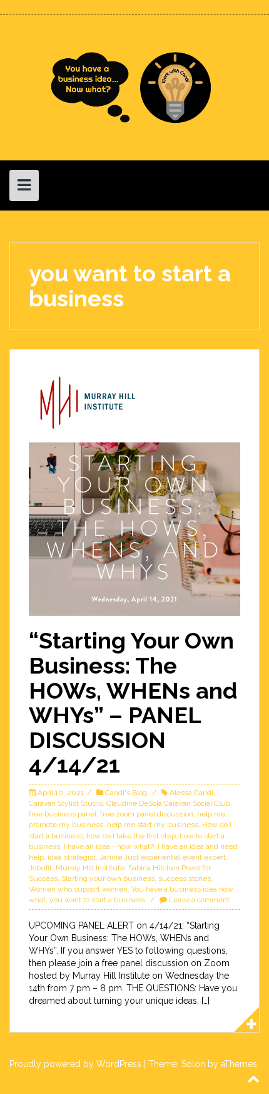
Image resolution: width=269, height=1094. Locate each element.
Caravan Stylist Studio (66, 803)
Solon (193, 1064)
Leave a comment (199, 899)
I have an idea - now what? (109, 846)
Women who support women (78, 889)
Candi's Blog (126, 792)
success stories (184, 878)
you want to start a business (97, 899)
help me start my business (152, 824)
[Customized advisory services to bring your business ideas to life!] (134, 86)
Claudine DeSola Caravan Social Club (168, 803)
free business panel (62, 814)
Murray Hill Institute (90, 867)
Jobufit (40, 867)
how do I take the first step (131, 835)
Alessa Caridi (191, 792)
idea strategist (72, 857)
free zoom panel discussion (146, 814)
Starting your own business (108, 878)
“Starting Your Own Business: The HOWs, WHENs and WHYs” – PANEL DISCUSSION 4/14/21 (133, 702)
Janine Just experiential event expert (162, 857)
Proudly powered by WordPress (75, 1064)
